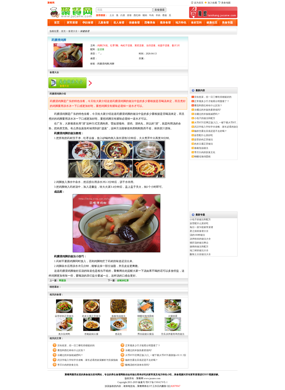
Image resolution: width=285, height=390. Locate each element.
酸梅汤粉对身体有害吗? (137, 364)
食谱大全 (73, 31)
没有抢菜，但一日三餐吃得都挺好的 (76, 345)
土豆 (112, 15)
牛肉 (151, 15)
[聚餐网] (71, 17)
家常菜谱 (72, 22)
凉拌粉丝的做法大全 (200, 238)
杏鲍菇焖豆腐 (91, 334)
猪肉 (144, 15)
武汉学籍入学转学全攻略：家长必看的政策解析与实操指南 (87, 360)
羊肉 (158, 15)
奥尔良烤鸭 (64, 334)
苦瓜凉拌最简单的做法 (172, 334)
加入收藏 (212, 2)
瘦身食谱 (165, 22)
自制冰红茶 (123, 280)
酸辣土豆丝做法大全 (200, 254)
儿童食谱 (103, 22)
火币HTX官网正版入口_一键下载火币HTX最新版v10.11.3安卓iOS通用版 (155, 355)
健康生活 (211, 22)
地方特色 (180, 22)
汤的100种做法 (197, 235)
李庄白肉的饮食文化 (67, 364)
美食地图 (226, 2)
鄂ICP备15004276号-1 (157, 382)
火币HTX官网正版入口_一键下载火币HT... (216, 122)
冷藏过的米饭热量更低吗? (138, 350)
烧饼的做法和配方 (199, 246)
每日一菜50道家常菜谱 (201, 227)
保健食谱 (134, 22)
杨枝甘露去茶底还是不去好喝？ (141, 360)
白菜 (122, 15)
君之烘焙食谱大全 (199, 231)
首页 (57, 22)
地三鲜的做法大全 (199, 250)
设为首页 (198, 2)
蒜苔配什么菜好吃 (203, 135)
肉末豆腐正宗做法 (91, 316)
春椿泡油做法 (118, 316)
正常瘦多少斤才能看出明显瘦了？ (142, 345)
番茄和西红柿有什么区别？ (71, 350)
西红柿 (137, 15)
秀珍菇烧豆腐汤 (145, 334)
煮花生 (118, 334)
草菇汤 (62, 280)
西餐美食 (149, 22)
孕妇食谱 (87, 22)
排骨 (129, 15)
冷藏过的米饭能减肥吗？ (70, 355)
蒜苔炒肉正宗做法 (64, 316)
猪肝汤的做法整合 (199, 242)
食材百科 (196, 22)
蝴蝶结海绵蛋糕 (145, 316)
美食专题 (227, 22)
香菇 (164, 15)
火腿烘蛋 (172, 316)
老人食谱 (118, 22)
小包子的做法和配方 (204, 118)
